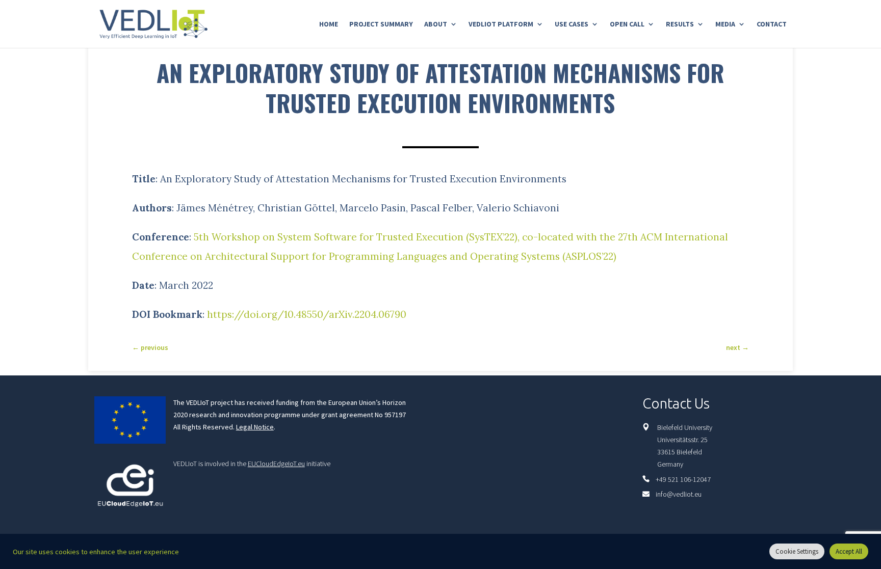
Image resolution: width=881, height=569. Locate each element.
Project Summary (381, 24)
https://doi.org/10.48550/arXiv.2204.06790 (306, 314)
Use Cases (571, 24)
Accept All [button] (849, 551)
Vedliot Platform (501, 24)
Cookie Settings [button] (796, 551)
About (435, 24)
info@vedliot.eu (679, 494)
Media (725, 24)
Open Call (627, 24)
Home (328, 24)
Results (680, 24)
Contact (772, 24)
